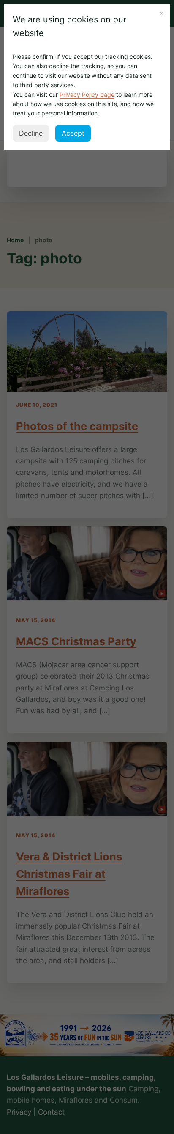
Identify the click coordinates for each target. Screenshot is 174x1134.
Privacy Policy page (87, 94)
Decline (31, 133)
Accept (73, 133)
